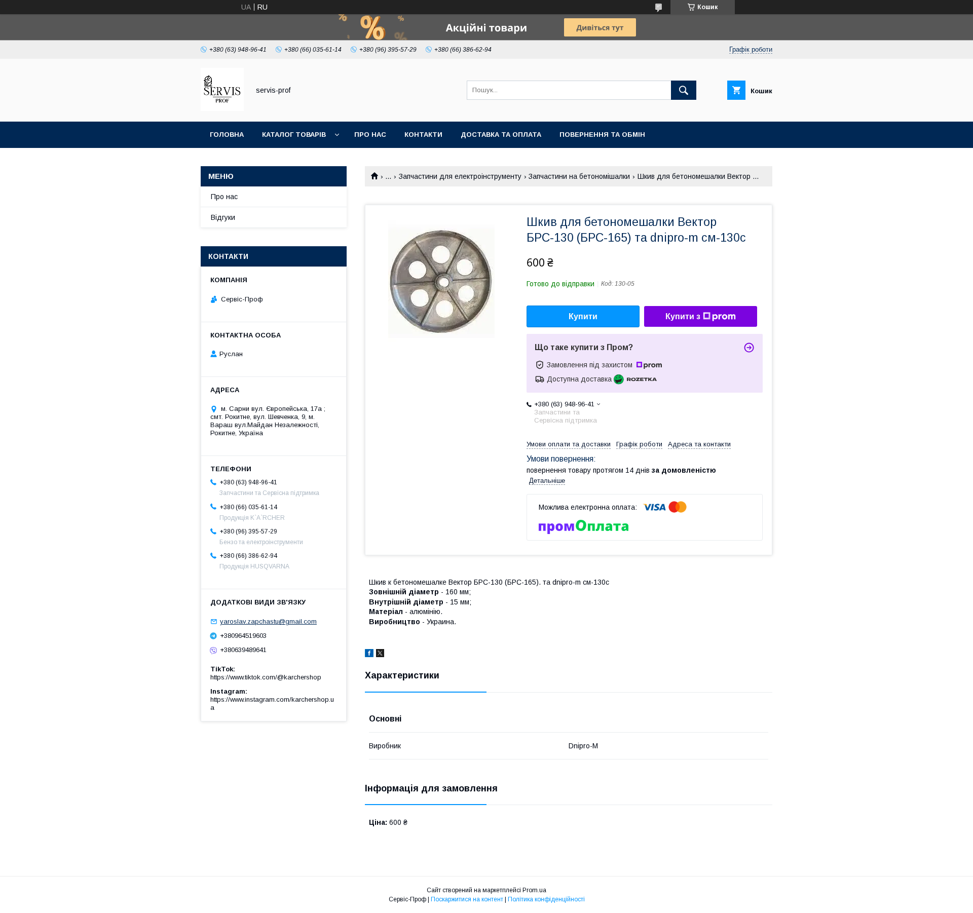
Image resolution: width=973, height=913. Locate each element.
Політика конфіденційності (546, 899)
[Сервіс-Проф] (222, 108)
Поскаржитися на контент (467, 899)
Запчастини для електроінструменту (460, 176)
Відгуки (223, 217)
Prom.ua (534, 890)
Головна (227, 134)
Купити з (682, 316)
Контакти (423, 134)
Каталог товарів (294, 134)
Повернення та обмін (602, 134)
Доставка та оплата (501, 134)
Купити (583, 316)
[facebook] (369, 655)
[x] (380, 655)
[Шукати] (683, 90)
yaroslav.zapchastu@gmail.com (268, 621)
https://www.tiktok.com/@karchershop (265, 677)
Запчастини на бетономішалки (579, 176)
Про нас (370, 134)
